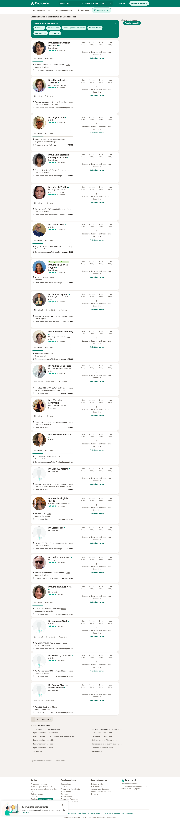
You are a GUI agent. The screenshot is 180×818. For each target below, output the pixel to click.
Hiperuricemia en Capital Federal (45, 732)
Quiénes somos (37, 794)
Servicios (64, 794)
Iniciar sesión (123, 3)
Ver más (54, 33)
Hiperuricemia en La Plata (42, 747)
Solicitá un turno (97, 58)
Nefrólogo (39, 28)
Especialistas (66, 784)
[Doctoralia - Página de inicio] (44, 3)
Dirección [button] (38, 58)
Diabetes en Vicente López (102, 747)
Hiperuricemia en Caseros (42, 744)
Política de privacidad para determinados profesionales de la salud (44, 789)
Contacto (34, 796)
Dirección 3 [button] (63, 637)
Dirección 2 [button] (50, 310)
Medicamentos (67, 791)
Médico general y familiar (74, 28)
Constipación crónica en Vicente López (107, 744)
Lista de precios (97, 784)
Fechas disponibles (64, 10)
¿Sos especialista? (138, 3)
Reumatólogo (53, 28)
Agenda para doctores (100, 789)
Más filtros (102, 10)
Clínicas (64, 786)
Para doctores (96, 786)
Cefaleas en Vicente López (102, 736)
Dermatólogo (40, 33)
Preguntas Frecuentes (69, 799)
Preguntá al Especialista (70, 789)
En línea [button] (50, 58)
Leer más (25, 812)
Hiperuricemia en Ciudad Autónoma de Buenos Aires (53, 736)
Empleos (41, 799)
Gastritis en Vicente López (102, 732)
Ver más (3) (37, 751)
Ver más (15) (97, 751)
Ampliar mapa (131, 23)
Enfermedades (67, 796)
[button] (115, 23)
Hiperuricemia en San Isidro (43, 740)
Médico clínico (95, 28)
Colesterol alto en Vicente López (104, 740)
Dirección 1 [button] (38, 310)
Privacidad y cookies (39, 784)
